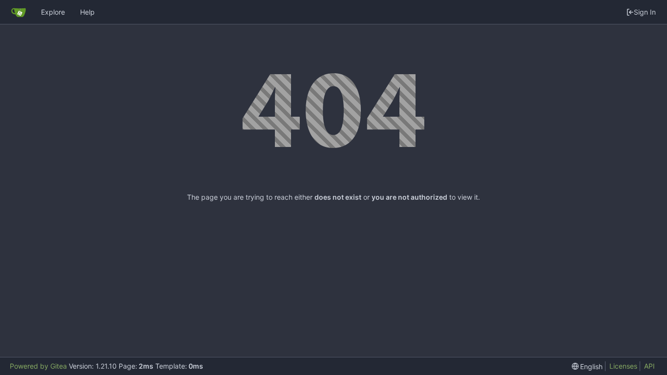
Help (87, 12)
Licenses (623, 366)
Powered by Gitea (38, 366)
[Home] (18, 12)
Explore (53, 12)
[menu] (587, 366)
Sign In (645, 12)
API (649, 366)
